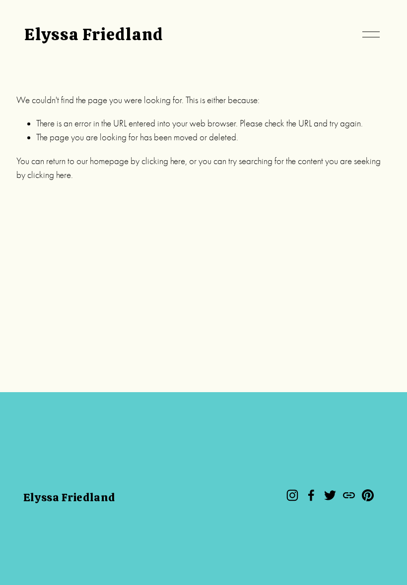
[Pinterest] (368, 495)
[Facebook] (311, 495)
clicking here (163, 161)
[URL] (349, 495)
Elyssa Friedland (93, 34)
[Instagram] (292, 495)
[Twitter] (330, 495)
